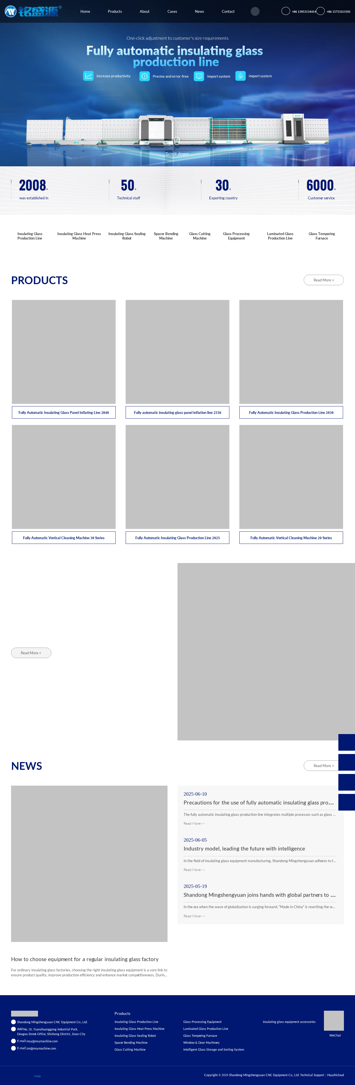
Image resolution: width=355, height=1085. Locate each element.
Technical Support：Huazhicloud (322, 1075)
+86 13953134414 (303, 11)
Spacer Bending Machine (166, 235)
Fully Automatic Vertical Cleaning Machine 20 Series (291, 538)
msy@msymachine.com (42, 1041)
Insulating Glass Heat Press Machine (79, 235)
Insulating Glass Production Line (29, 235)
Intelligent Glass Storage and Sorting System (213, 1049)
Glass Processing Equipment (236, 235)
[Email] (346, 782)
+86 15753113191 (338, 11)
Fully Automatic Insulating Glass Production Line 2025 (177, 538)
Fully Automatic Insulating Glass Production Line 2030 (291, 412)
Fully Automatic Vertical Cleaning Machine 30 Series (64, 538)
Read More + (324, 280)
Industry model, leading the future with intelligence (244, 848)
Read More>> (194, 823)
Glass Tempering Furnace (322, 235)
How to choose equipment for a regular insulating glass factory (85, 959)
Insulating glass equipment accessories (289, 1021)
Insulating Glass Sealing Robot (127, 235)
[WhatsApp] (346, 742)
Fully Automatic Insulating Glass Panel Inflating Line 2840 (64, 412)
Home (85, 11)
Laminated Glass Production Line (280, 235)
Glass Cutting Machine (200, 235)
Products (122, 1013)
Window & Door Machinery (201, 1042)
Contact (228, 11)
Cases (172, 11)
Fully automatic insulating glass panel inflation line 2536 (177, 412)
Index (37, 1076)
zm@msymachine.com (41, 1048)
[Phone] (346, 762)
